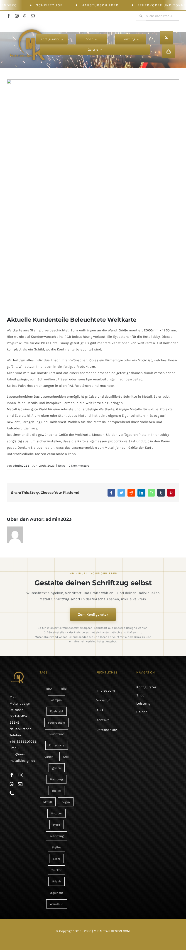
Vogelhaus (56, 892)
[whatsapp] (24, 16)
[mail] (33, 16)
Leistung (143, 703)
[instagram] (17, 16)
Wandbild (56, 904)
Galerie (141, 712)
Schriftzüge (49, 5)
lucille (56, 790)
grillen (56, 768)
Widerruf (103, 700)
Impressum (105, 690)
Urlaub (56, 881)
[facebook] (8, 16)
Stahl (56, 858)
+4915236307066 (23, 741)
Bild (64, 688)
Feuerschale (56, 722)
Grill (66, 756)
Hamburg (56, 779)
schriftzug (57, 836)
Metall (47, 802)
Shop (140, 695)
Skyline (56, 847)
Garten (49, 756)
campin (56, 700)
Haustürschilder (100, 5)
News (62, 465)
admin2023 (21, 465)
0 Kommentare (79, 465)
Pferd (56, 824)
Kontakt (102, 720)
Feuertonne (56, 734)
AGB (99, 710)
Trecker (56, 870)
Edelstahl (56, 711)
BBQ (49, 688)
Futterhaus (56, 745)
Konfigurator (146, 687)
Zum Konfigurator (93, 614)
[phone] (12, 793)
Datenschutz (106, 730)
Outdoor (56, 813)
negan (65, 802)
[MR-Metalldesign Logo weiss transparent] (30, 26)
